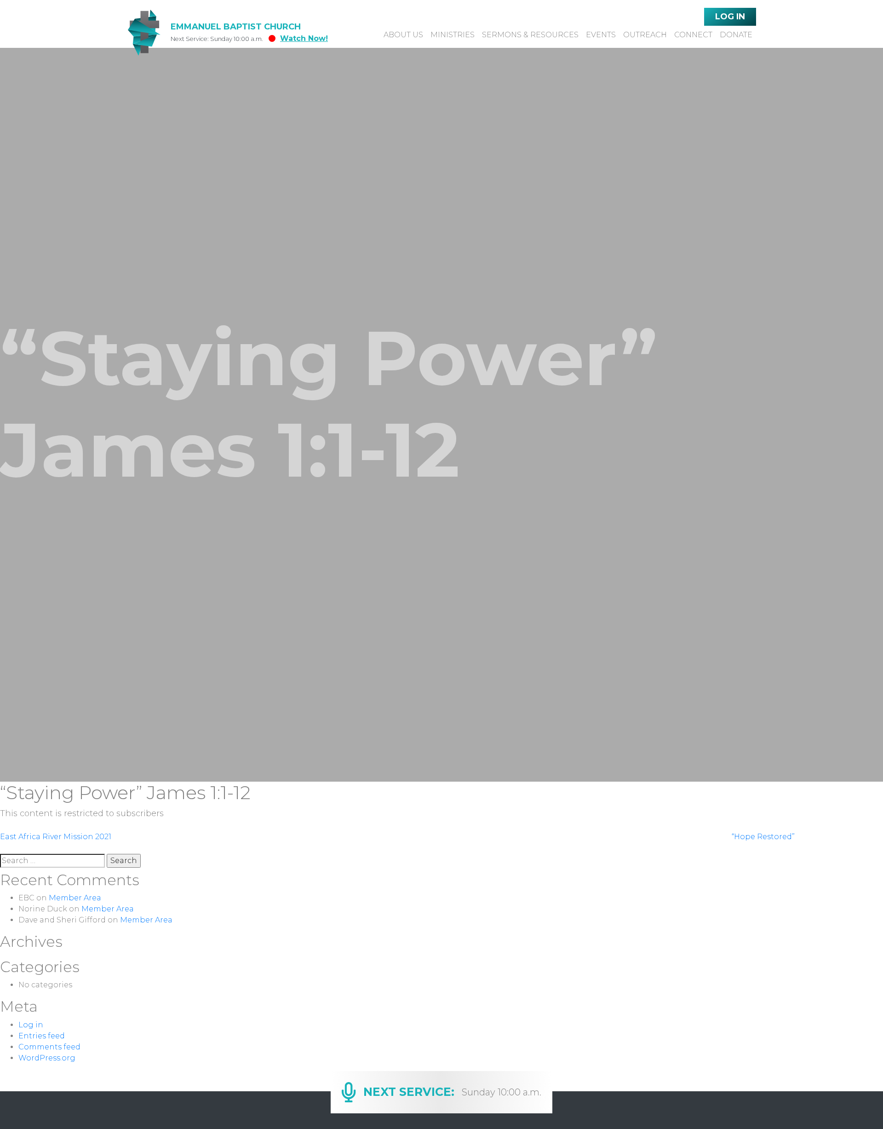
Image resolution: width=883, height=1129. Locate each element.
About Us (403, 34)
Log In (730, 17)
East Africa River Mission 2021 (55, 836)
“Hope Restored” (763, 836)
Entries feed (41, 1035)
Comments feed (49, 1047)
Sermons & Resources (530, 34)
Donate (736, 34)
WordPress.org (46, 1058)
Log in (30, 1024)
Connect (693, 34)
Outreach (645, 34)
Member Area (75, 897)
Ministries (452, 34)
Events (601, 34)
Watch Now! (304, 38)
